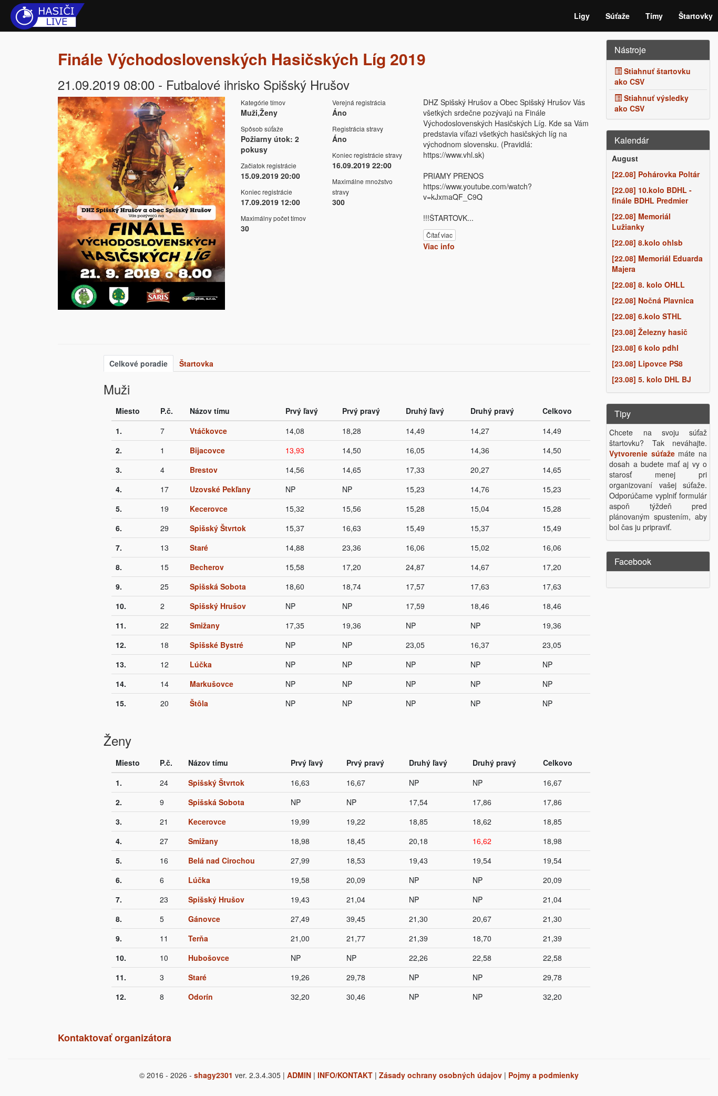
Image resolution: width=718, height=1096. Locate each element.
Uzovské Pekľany (220, 489)
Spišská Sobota (218, 586)
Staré (199, 547)
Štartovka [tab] (196, 363)
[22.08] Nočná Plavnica (653, 300)
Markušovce (211, 683)
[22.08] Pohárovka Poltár (656, 174)
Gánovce (204, 919)
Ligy (582, 16)
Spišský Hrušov (218, 606)
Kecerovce (209, 508)
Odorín (200, 996)
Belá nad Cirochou (221, 860)
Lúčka (201, 664)
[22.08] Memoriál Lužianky (641, 221)
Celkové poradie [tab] (138, 363)
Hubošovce (208, 957)
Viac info (439, 246)
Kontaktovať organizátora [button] (114, 1037)
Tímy (654, 16)
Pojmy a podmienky (543, 1075)
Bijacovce (207, 450)
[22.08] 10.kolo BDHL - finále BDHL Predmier (652, 195)
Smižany (205, 625)
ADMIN (299, 1075)
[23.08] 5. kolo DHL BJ (651, 379)
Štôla (199, 703)
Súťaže (618, 16)
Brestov (204, 469)
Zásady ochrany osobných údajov (440, 1075)
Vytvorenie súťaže (642, 453)
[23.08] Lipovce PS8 (647, 363)
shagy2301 (213, 1075)
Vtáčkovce (208, 430)
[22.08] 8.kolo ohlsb (647, 242)
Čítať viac (439, 234)
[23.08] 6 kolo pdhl (645, 347)
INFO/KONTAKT (345, 1075)
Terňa (198, 938)
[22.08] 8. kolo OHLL (648, 284)
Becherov (207, 567)
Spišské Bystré (216, 645)
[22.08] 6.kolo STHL (647, 316)
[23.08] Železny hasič (650, 332)
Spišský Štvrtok (218, 528)
